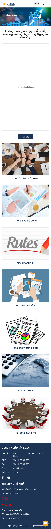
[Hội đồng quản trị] (25, 413)
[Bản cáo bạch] (25, 370)
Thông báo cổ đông (25, 220)
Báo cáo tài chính (25, 305)
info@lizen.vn (18, 468)
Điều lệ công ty (25, 263)
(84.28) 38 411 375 (21, 460)
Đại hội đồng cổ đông (25, 178)
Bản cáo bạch (25, 390)
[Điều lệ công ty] (25, 243)
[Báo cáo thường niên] (25, 328)
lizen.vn (16, 472)
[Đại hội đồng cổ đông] (25, 159)
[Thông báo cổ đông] (25, 201)
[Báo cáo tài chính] (25, 285)
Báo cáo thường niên (25, 348)
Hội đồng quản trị (25, 433)
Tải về (25, 137)
